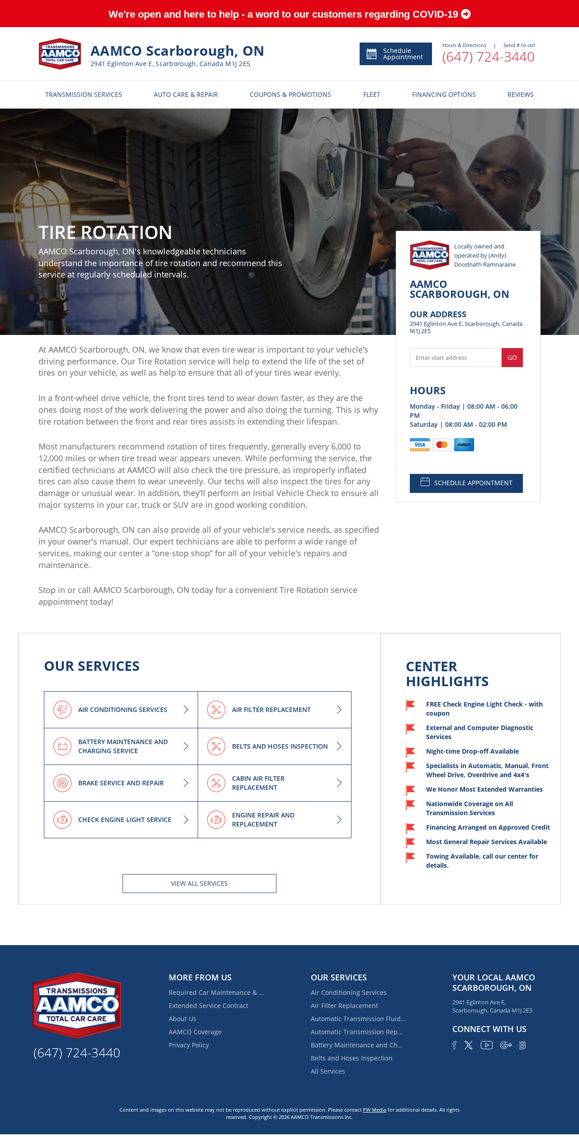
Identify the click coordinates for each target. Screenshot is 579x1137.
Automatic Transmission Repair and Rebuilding (358, 1031)
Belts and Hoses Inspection (352, 1058)
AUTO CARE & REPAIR (186, 94)
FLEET (371, 94)
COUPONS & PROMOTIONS (290, 94)
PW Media (374, 1109)
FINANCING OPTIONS (444, 94)
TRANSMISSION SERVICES (83, 94)
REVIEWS (521, 94)
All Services (328, 1071)
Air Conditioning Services (349, 992)
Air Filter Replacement (344, 1005)
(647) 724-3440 (488, 56)
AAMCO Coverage (195, 1031)
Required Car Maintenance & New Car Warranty (216, 992)
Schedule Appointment (403, 53)
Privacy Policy (189, 1045)
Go (512, 357)
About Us (182, 1018)
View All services (199, 883)
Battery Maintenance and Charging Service (358, 1045)
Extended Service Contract (208, 1005)
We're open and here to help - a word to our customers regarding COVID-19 (285, 14)
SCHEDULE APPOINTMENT (473, 482)
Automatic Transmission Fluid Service (358, 1018)
